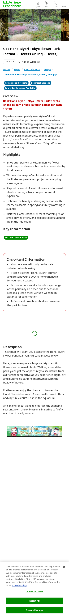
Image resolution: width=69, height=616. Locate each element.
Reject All (34, 600)
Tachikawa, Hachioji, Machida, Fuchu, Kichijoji (30, 74)
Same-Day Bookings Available (20, 88)
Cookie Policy (19, 585)
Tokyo (47, 69)
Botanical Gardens (40, 83)
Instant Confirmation (16, 237)
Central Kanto (32, 69)
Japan (17, 69)
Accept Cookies (34, 609)
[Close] (63, 567)
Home (6, 69)
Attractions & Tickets (16, 83)
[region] (34, 589)
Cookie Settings (34, 591)
